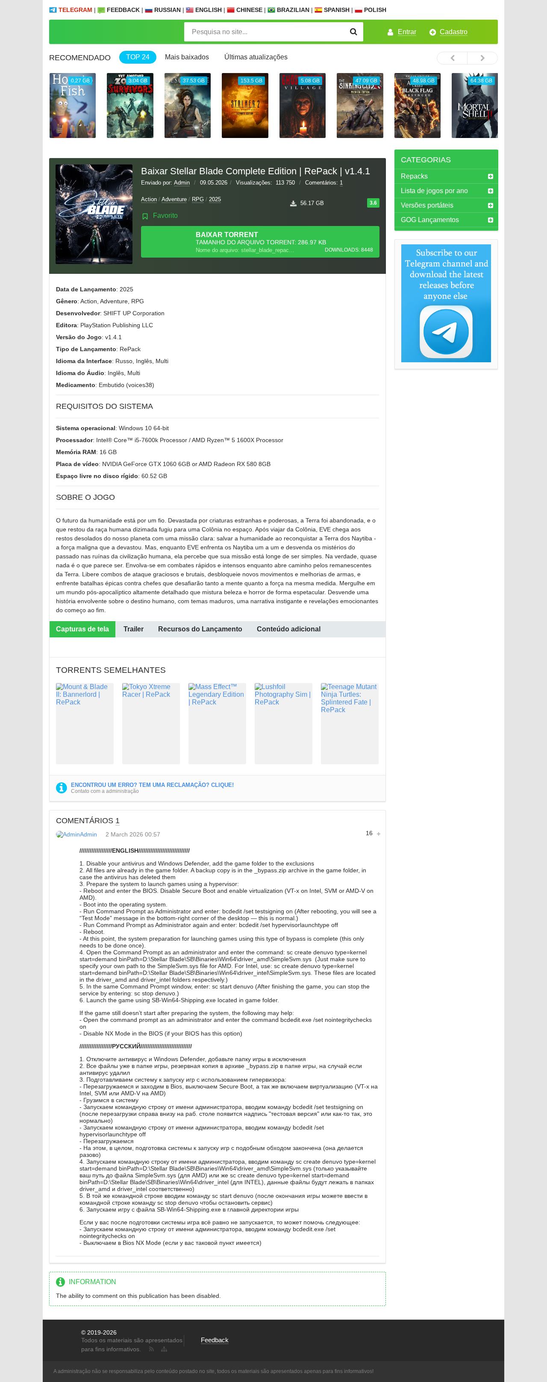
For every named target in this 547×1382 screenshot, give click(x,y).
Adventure (174, 199)
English (208, 9)
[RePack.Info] (105, 31)
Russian (167, 9)
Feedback (123, 9)
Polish (374, 9)
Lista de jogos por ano (434, 190)
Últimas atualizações (256, 57)
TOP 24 (138, 57)
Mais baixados (187, 57)
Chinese (248, 9)
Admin (182, 182)
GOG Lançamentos (430, 219)
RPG (198, 199)
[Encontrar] (353, 31)
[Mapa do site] (163, 1348)
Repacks (414, 176)
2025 (215, 199)
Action (149, 199)
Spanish (336, 9)
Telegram (75, 9)
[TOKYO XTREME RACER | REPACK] (151, 723)
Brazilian (292, 9)
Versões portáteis (427, 205)
